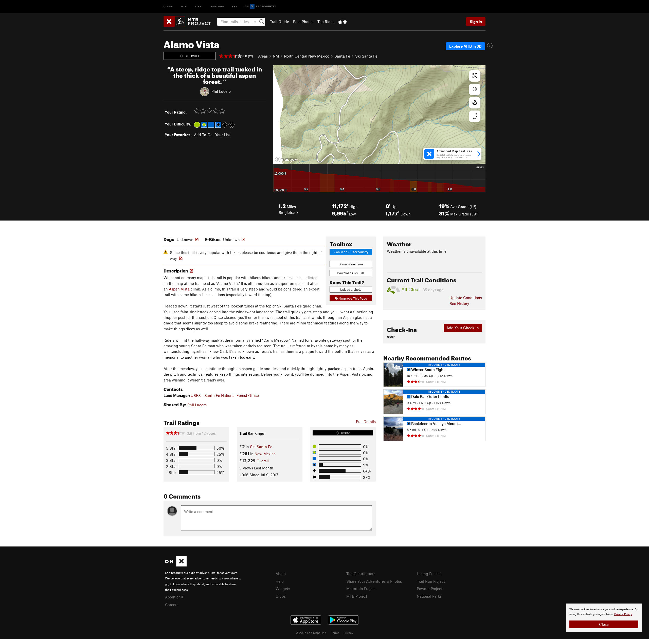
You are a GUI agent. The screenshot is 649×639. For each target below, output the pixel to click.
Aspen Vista (179, 289)
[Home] (190, 21)
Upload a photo (351, 289)
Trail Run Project (431, 581)
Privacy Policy (623, 614)
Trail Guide (279, 21)
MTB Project (356, 596)
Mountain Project (361, 588)
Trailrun (216, 6)
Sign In (476, 21)
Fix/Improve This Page (350, 298)
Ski (234, 6)
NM (276, 56)
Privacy (348, 632)
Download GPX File (351, 273)
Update (465, 297)
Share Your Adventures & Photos (374, 581)
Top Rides (325, 21)
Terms (335, 632)
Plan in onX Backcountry (350, 252)
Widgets (283, 588)
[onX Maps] (176, 565)
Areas (263, 56)
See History (459, 303)
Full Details (366, 421)
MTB (184, 6)
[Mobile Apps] (342, 21)
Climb (168, 6)
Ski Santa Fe (366, 56)
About (281, 573)
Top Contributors (360, 573)
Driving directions (350, 264)
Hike (198, 6)
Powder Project (429, 588)
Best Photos (303, 21)
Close (604, 624)
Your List (222, 134)
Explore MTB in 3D (465, 46)
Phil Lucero (221, 91)
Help (280, 581)
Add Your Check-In (462, 327)
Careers (171, 604)
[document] (603, 617)
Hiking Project (429, 573)
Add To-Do (203, 134)
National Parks (429, 596)
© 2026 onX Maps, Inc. (311, 632)
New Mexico (265, 453)
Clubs (281, 596)
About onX (174, 597)
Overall (263, 461)
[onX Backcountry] (260, 6)
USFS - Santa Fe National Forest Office (225, 395)
